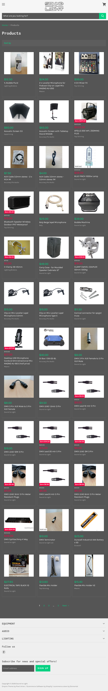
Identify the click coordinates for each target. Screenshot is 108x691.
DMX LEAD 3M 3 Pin (83, 451)
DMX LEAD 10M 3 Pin (14, 452)
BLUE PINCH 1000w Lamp (86, 176)
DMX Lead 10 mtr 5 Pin (85, 406)
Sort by (7, 43)
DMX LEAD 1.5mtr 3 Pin (50, 406)
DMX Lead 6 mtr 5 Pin (49, 494)
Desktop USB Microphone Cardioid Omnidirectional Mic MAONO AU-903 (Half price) (18, 361)
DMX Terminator (47, 539)
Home (5, 25)
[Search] (102, 16)
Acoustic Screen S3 (13, 131)
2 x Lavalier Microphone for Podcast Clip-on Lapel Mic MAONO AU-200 (52, 86)
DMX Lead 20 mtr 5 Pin (50, 451)
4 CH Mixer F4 (80, 83)
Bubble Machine (82, 222)
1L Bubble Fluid (11, 83)
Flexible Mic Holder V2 (84, 585)
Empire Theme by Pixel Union (13, 686)
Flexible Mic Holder (48, 585)
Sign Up (43, 668)
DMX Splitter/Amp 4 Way (16, 539)
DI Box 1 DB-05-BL (47, 358)
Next (64, 605)
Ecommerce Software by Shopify (39, 686)
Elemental (74, 686)
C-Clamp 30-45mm (13, 267)
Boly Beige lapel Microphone (52, 222)
